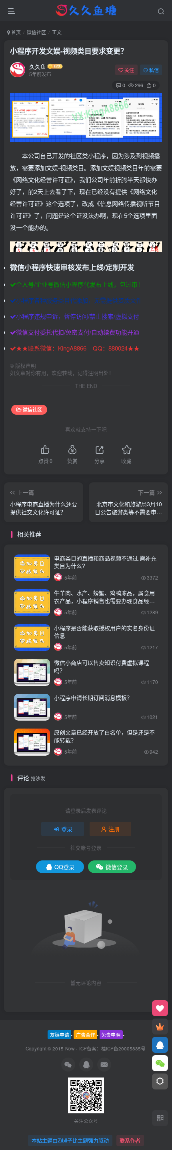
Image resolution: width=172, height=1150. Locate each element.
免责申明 (110, 1034)
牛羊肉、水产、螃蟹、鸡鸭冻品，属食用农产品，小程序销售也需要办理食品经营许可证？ (104, 600)
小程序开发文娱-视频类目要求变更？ (69, 51)
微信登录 (117, 867)
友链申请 (59, 1034)
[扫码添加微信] (160, 1063)
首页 (15, 32)
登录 (66, 829)
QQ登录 (64, 867)
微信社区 (36, 32)
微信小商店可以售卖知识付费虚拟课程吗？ (101, 666)
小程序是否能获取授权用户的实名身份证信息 (104, 632)
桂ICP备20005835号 (123, 1048)
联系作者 (130, 1140)
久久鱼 (37, 67)
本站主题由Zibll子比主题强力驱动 (70, 1140)
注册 (114, 829)
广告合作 (85, 1034)
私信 (154, 70)
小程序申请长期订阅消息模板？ (93, 697)
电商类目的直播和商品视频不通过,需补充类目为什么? (105, 562)
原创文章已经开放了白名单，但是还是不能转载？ (104, 736)
